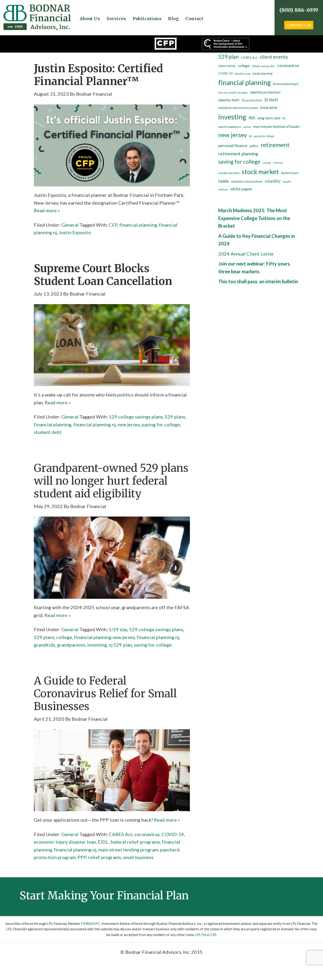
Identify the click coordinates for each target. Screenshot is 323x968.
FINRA (86, 924)
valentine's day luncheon (247, 181)
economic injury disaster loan (65, 842)
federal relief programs (135, 842)
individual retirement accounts (238, 108)
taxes (223, 181)
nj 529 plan (120, 645)
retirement (275, 144)
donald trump (242, 73)
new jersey (129, 424)
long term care (268, 118)
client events (274, 57)
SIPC (96, 924)
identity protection (265, 92)
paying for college (161, 424)
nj (250, 136)
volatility (273, 181)
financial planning (138, 225)
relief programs (104, 857)
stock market (260, 172)
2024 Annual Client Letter (246, 254)
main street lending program (128, 849)
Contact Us (299, 25)
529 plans (175, 416)
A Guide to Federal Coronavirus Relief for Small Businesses (105, 693)
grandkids (44, 645)
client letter (227, 66)
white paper (241, 188)
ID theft (271, 100)
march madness (229, 127)
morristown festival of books (276, 126)
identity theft (229, 100)
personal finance (232, 145)
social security (229, 173)
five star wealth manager (233, 92)
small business (138, 857)
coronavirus (147, 834)
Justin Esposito (75, 232)
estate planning (262, 73)
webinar (223, 189)
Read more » (47, 210)
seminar (278, 162)
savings (266, 162)
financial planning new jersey (104, 637)
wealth (287, 181)
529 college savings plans (136, 416)
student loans (290, 173)
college (64, 637)
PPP (82, 857)
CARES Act (120, 834)
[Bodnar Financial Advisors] (37, 7)
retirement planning (238, 153)
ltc (284, 118)
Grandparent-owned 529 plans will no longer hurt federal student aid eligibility (111, 480)
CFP (113, 225)
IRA (252, 117)
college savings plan (263, 66)
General (70, 225)
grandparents (71, 645)
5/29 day (118, 629)
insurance (268, 107)
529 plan (228, 57)
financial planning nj (94, 424)
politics (253, 146)
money (247, 126)
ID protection (252, 100)
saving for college (153, 645)
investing (97, 645)
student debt (47, 432)
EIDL (103, 842)
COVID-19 (173, 834)
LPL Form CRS (206, 935)
